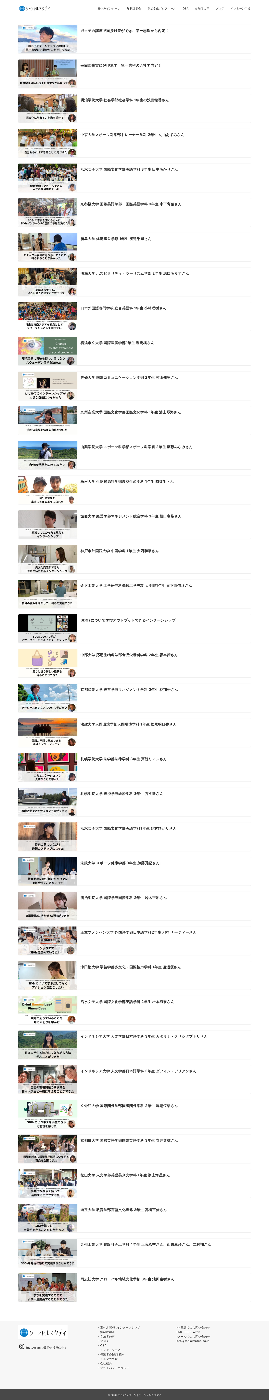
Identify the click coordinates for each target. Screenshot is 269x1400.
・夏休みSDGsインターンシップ (118, 1327)
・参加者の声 (106, 1336)
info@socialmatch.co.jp (193, 1340)
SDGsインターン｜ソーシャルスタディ (139, 1395)
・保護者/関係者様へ (111, 1354)
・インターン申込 (109, 1350)
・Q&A (102, 1345)
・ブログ (103, 1340)
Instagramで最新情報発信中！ (46, 1347)
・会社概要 (104, 1363)
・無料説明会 (106, 1332)
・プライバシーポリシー (113, 1367)
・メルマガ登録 (107, 1358)
